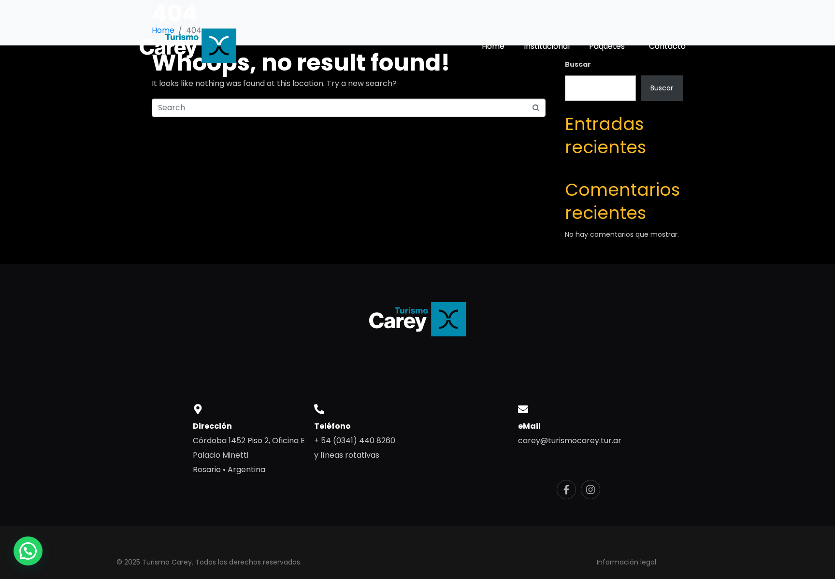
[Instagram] (590, 489)
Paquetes (607, 46)
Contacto (667, 46)
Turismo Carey (167, 562)
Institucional (547, 46)
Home (493, 46)
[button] (28, 550)
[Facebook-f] (566, 489)
